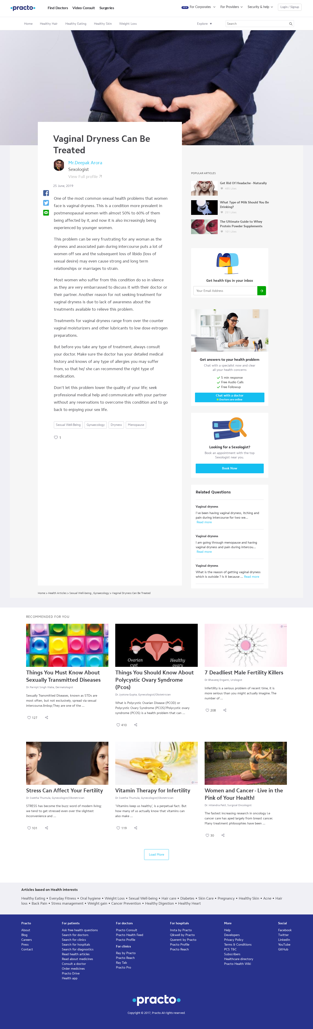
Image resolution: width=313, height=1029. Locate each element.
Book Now (229, 468)
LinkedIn (284, 940)
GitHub (283, 949)
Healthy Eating (33, 898)
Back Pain (39, 903)
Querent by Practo (183, 940)
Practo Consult (126, 930)
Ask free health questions (80, 930)
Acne (267, 898)
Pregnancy (226, 898)
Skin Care (206, 898)
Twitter (283, 935)
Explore (202, 24)
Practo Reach (125, 958)
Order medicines (73, 969)
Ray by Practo (126, 953)
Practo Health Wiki (237, 964)
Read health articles (76, 954)
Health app (69, 978)
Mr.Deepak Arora (85, 162)
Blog (24, 935)
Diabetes (187, 898)
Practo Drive (71, 973)
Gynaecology (96, 425)
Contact (27, 949)
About (25, 930)
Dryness (116, 425)
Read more (204, 522)
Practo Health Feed (129, 935)
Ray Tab (121, 963)
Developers (232, 935)
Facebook (285, 930)
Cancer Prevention (126, 903)
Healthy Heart (189, 903)
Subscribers (232, 954)
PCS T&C (230, 949)
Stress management (67, 903)
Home (28, 24)
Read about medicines (77, 959)
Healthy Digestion (159, 903)
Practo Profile (125, 940)
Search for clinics (74, 940)
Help (227, 930)
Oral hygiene (90, 898)
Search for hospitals (76, 945)
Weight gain (97, 903)
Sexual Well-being (68, 425)
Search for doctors (75, 935)
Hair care (169, 898)
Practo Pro (123, 967)
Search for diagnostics (77, 949)
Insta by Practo (181, 930)
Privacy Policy (233, 940)
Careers (26, 940)
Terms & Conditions (238, 945)
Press (25, 945)
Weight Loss (115, 898)
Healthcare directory (238, 959)
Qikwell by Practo (182, 935)
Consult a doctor (74, 964)
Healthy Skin (249, 898)
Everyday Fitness (62, 898)
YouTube (284, 945)
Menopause (136, 425)
